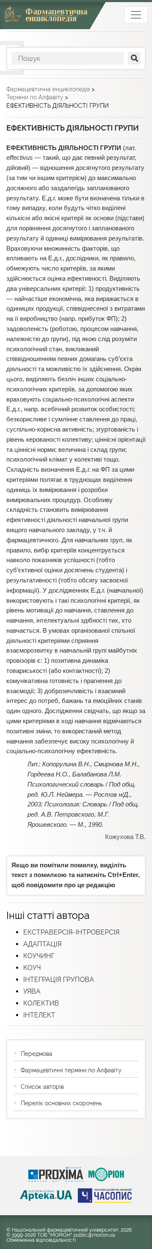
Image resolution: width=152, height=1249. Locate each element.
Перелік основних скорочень (61, 1103)
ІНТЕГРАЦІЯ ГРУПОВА (58, 980)
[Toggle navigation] (136, 14)
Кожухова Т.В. (125, 837)
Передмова (36, 1053)
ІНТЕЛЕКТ (39, 1015)
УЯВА (32, 991)
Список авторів (42, 1086)
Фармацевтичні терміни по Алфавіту (71, 1070)
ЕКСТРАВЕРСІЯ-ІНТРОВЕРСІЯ (71, 932)
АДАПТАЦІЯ (42, 944)
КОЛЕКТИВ (41, 1003)
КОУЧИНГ (38, 956)
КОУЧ (32, 968)
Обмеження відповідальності (41, 1240)
